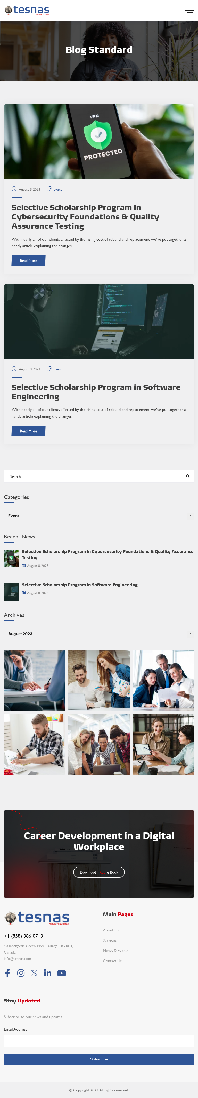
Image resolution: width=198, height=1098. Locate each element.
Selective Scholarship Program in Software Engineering (96, 391)
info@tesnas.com (17, 958)
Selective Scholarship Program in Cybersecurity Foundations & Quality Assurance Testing (85, 217)
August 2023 (100, 633)
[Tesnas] (26, 10)
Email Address (15, 1029)
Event (58, 189)
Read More (28, 260)
